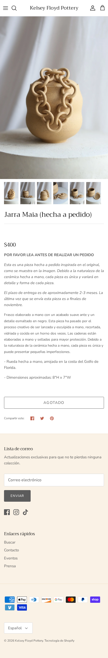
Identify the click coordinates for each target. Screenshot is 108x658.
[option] (54, 97)
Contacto (11, 550)
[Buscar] (16, 8)
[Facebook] (7, 512)
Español (15, 628)
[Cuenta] (91, 8)
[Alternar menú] (5, 8)
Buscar (9, 542)
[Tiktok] (25, 512)
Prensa (10, 566)
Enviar (17, 496)
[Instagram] (16, 512)
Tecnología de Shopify (59, 641)
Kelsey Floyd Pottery (29, 641)
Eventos (11, 558)
